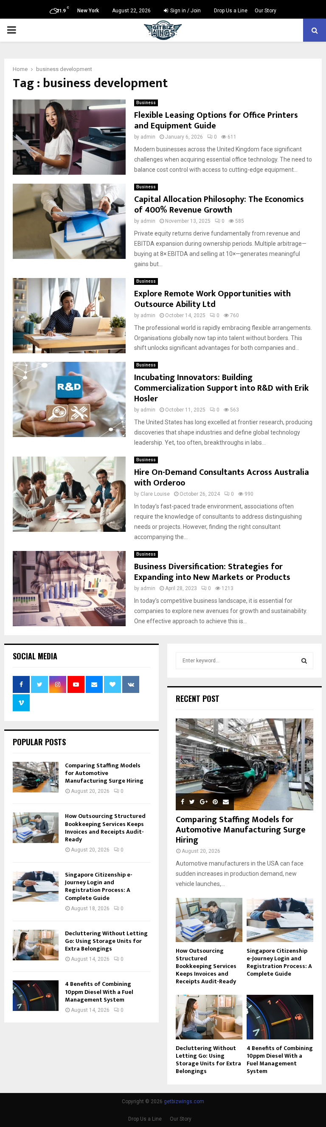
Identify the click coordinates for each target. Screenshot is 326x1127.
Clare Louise (155, 494)
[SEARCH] (304, 660)
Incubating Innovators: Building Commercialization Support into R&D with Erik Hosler (221, 388)
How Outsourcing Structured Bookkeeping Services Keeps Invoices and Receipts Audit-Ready (105, 827)
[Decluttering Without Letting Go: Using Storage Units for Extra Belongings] (36, 945)
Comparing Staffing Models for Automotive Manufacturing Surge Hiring (104, 773)
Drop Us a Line (230, 11)
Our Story (265, 11)
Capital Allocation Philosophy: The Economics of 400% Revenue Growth (219, 204)
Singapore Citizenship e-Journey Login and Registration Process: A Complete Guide (98, 886)
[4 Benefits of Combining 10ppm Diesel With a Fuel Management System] (36, 995)
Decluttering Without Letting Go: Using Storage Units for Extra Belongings (106, 941)
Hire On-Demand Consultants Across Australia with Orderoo (221, 477)
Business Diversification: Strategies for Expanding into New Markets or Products (212, 572)
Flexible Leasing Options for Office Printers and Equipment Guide (216, 120)
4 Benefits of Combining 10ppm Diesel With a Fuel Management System (99, 991)
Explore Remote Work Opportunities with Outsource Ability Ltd (212, 299)
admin (148, 137)
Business (146, 102)
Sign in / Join (185, 11)
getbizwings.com (184, 1101)
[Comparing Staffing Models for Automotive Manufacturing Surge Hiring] (36, 777)
